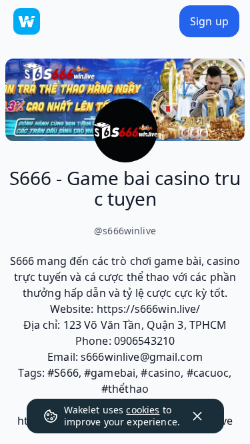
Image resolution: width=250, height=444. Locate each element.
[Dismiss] (197, 416)
